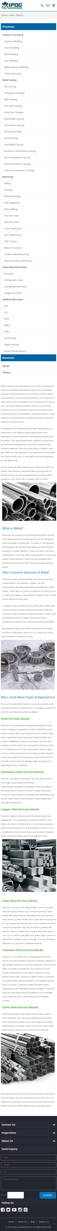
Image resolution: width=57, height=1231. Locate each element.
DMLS (7, 325)
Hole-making (10, 209)
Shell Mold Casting (13, 144)
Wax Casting (10, 99)
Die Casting (10, 86)
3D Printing (10, 338)
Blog (33, 1221)
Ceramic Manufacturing (16, 254)
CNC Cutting (10, 241)
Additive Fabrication (12, 299)
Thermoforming (12, 73)
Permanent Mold (13, 131)
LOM (6, 331)
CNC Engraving (12, 202)
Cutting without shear (15, 286)
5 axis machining (12, 228)
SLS (6, 312)
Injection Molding (13, 41)
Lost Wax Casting (13, 105)
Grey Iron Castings (13, 112)
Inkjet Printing (11, 344)
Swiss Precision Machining (17, 260)
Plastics (6, 372)
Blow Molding (11, 54)
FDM (6, 318)
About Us (22, 1221)
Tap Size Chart (11, 215)
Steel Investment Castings (17, 163)
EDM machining (12, 196)
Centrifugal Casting (14, 118)
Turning (8, 189)
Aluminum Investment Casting (20, 151)
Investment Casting (14, 125)
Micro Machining (12, 234)
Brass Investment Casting (17, 157)
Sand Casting (11, 138)
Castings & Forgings (14, 92)
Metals (5, 366)
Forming (8, 273)
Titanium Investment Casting (19, 170)
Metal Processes (12, 247)
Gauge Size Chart (13, 293)
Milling (7, 183)
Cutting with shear (13, 280)
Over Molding (11, 60)
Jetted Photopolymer (15, 351)
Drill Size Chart (11, 222)
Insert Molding (11, 47)
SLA (6, 305)
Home (11, 1221)
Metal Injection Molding (16, 67)
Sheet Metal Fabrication (14, 267)
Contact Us (44, 1221)
